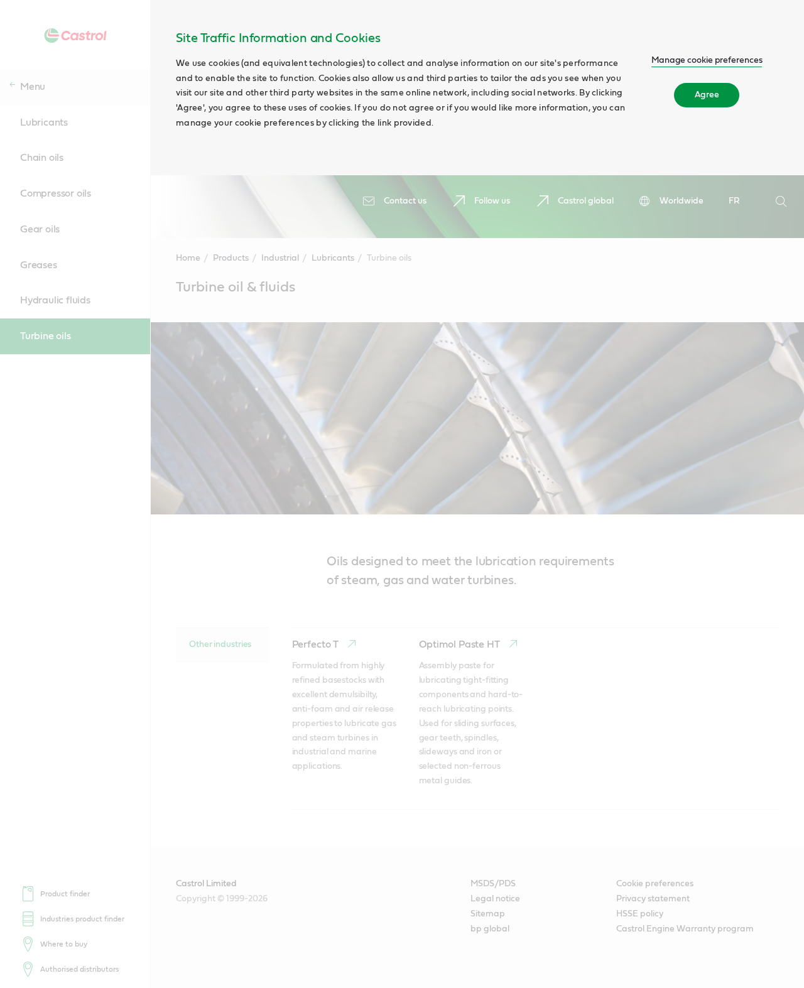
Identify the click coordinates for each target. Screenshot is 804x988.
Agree (707, 94)
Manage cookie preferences (707, 60)
